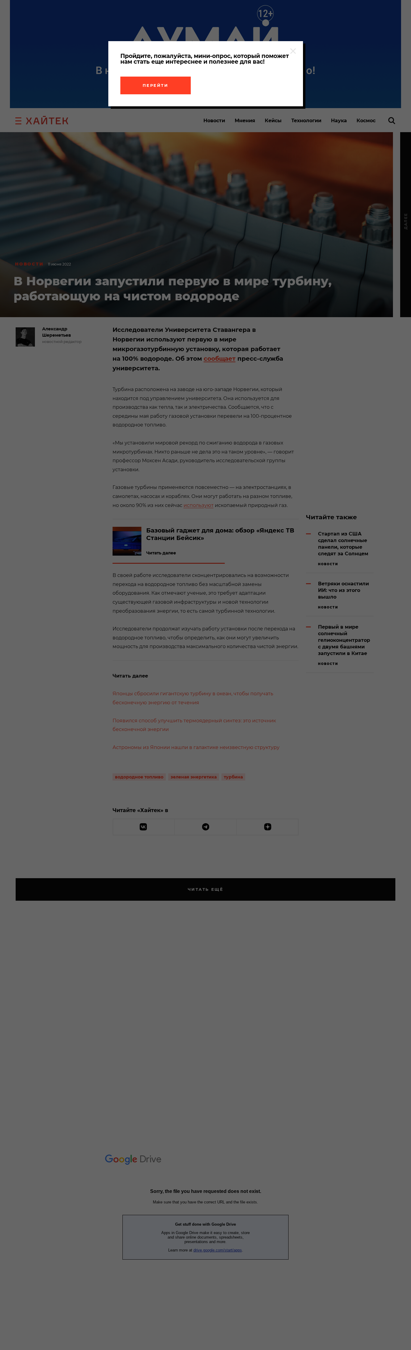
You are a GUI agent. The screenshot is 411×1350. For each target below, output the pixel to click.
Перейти (155, 85)
